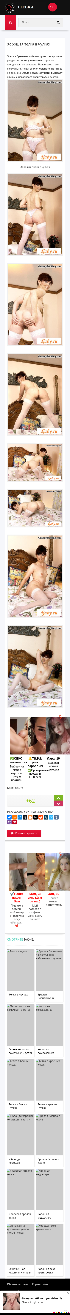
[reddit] (40, 817)
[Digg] (35, 817)
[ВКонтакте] (9, 817)
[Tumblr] (56, 817)
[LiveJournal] (46, 817)
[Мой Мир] (20, 817)
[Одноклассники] (14, 817)
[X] (25, 817)
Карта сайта (40, 1284)
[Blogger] (30, 817)
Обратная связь (17, 1284)
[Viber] (9, 822)
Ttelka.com (25, 7)
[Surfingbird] (51, 817)
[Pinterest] (14, 822)
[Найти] (58, 22)
